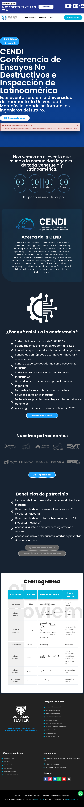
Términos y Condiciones (60, 795)
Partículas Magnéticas (54, 723)
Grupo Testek (39, 799)
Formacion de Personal (53, 717)
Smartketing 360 (72, 799)
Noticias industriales (11, 765)
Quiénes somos (9, 758)
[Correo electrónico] (69, 779)
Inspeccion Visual (51, 720)
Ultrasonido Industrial (53, 707)
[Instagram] (50, 779)
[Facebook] (46, 779)
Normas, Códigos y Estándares (56, 727)
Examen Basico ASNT (53, 710)
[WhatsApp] (59, 779)
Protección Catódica (53, 736)
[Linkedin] (55, 779)
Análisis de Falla (51, 733)
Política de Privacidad (23, 795)
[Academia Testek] (9, 17)
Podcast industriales (11, 775)
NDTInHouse (8, 768)
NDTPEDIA (7, 762)
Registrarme (46, 7)
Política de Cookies (41, 795)
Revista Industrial (10, 771)
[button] (52, 17)
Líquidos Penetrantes (53, 713)
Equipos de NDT (51, 730)
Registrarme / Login (73, 17)
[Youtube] (64, 779)
